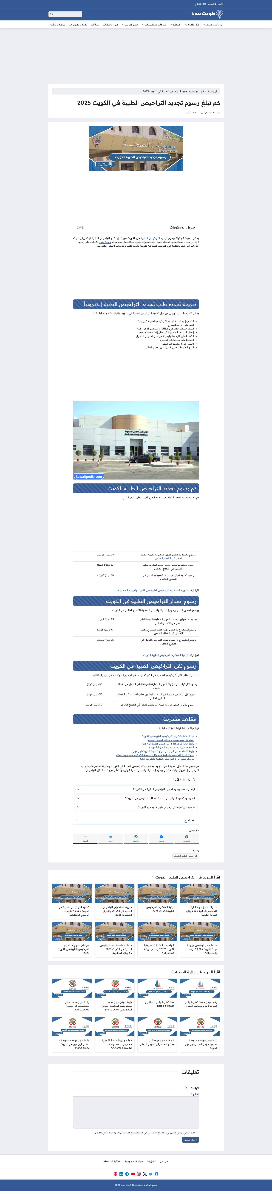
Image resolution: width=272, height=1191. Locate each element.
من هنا (142, 321)
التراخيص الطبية (142, 313)
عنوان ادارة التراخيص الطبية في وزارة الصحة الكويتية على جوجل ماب (155, 754)
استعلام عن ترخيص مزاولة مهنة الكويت (171, 747)
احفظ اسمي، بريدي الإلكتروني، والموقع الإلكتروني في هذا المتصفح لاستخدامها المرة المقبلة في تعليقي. (145, 1132)
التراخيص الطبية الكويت (185, 855)
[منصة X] (144, 1174)
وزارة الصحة (185, 972)
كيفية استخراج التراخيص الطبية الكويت (165, 655)
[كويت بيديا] (207, 14)
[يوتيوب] (133, 1174)
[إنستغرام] (139, 1174)
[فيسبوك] (156, 1174)
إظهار (80, 227)
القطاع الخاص (163, 558)
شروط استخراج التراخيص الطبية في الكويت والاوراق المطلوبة (153, 590)
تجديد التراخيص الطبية (154, 238)
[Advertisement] (136, 54)
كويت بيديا (105, 241)
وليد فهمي (206, 112)
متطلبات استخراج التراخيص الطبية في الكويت (168, 736)
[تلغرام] (127, 1174)
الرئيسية (212, 91)
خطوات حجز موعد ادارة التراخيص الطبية (171, 739)
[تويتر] (150, 1174)
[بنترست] (115, 1174)
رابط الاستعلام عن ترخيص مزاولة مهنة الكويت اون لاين (163, 751)
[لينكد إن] (121, 1174)
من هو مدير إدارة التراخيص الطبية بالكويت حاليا (167, 758)
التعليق (195, 1094)
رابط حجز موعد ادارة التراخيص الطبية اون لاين (168, 743)
